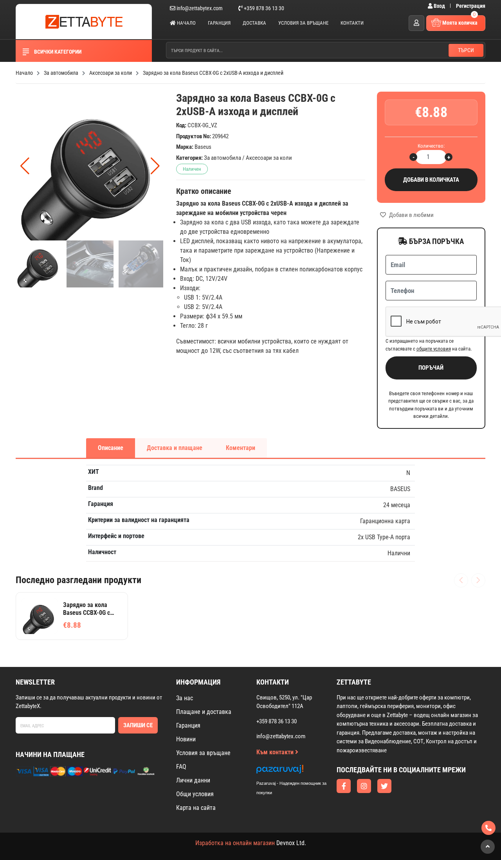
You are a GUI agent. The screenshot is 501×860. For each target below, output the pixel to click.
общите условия (433, 349)
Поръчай (430, 367)
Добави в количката (431, 179)
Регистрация (470, 6)
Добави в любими (411, 215)
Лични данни (193, 780)
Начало (186, 23)
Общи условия (195, 794)
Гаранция (219, 23)
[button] (155, 166)
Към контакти (275, 752)
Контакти (352, 23)
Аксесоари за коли (269, 157)
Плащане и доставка (203, 711)
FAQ (181, 766)
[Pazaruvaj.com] (299, 771)
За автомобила (222, 157)
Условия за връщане (303, 23)
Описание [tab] (110, 448)
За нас (184, 698)
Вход (439, 6)
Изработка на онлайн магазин (235, 843)
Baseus (203, 146)
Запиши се (138, 725)
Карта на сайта (196, 807)
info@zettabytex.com (200, 8)
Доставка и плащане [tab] (174, 448)
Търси (466, 50)
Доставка (254, 23)
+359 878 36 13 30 (263, 8)
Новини (186, 739)
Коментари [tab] (240, 448)
